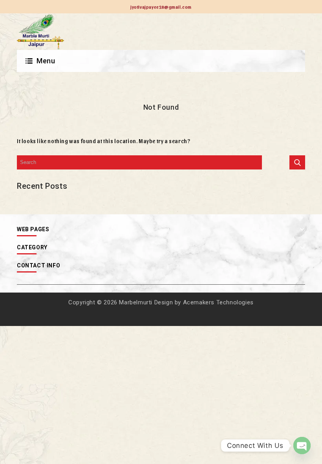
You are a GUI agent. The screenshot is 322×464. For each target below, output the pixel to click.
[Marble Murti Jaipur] (40, 31)
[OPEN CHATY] (302, 445)
